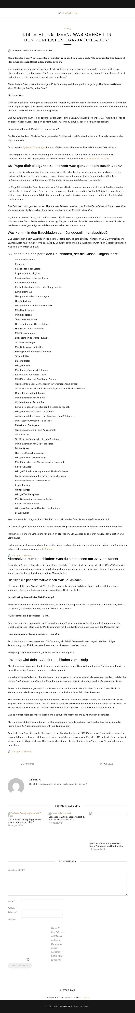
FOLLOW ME (83, 998)
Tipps (67, 29)
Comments (27, 763)
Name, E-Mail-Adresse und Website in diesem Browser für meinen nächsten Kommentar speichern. (57, 944)
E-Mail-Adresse (12, 910)
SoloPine (66, 1006)
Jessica (108, 764)
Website (11, 919)
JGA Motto (47, 549)
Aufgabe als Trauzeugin (32, 147)
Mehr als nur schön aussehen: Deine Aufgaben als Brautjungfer (106, 844)
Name (11, 901)
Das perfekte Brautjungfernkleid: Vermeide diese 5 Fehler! (24, 820)
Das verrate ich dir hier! (96, 158)
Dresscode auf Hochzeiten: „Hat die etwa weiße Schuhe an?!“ (67, 818)
